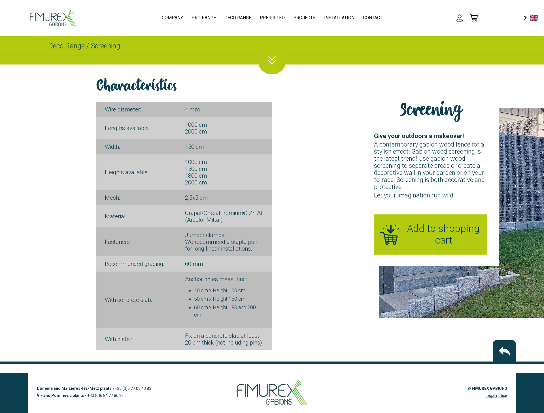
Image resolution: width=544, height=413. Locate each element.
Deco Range (66, 46)
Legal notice (496, 395)
